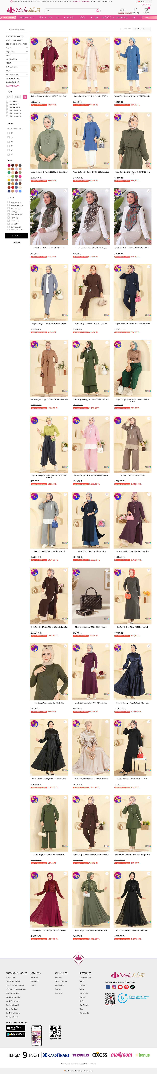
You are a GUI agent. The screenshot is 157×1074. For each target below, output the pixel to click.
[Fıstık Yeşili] (13, 176)
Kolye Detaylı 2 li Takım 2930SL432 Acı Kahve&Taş (49, 627)
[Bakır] (13, 169)
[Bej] (20, 169)
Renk (9, 161)
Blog (81, 1009)
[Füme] (17, 176)
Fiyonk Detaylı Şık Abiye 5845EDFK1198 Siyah (49, 779)
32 (12, 155)
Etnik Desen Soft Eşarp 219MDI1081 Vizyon (91, 248)
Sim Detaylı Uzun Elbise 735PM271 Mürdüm (91, 703)
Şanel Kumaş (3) (17, 205)
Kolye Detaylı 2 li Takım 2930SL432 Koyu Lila (132, 551)
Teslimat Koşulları (12, 993)
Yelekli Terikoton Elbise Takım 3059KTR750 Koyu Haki (132, 173)
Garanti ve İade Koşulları (15, 985)
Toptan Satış (10, 977)
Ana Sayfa (34, 977)
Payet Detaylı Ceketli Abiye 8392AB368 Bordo (49, 930)
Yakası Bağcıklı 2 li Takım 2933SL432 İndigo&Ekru (91, 172)
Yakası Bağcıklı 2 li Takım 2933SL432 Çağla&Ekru (49, 172)
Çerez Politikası (11, 1009)
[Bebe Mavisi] (17, 169)
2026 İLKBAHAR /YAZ (14, 40)
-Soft (66, 1071)
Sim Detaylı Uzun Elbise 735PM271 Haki (49, 703)
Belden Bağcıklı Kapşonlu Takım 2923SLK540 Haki (90, 399)
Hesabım (58, 977)
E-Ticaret (71, 1071)
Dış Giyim (83, 985)
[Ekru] (9, 176)
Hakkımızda (35, 981)
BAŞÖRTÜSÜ (106, 17)
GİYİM (41, 17)
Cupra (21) (14, 221)
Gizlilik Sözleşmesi (13, 1013)
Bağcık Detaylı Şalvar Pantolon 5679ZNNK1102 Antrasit (49, 476)
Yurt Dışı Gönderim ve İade (16, 989)
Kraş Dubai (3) (16, 202)
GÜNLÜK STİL (70, 17)
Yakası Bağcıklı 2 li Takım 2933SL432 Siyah (132, 779)
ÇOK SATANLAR (12, 82)
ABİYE (50, 17)
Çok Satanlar (84, 1005)
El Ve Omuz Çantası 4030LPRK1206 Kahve (90, 627)
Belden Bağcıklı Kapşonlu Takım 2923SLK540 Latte (49, 399)
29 (12, 142)
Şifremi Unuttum (61, 981)
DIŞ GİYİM (58, 17)
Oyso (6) (14, 212)
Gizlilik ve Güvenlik (13, 997)
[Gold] (9, 180)
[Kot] (17, 188)
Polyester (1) (15, 208)
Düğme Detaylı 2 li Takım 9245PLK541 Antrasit (49, 324)
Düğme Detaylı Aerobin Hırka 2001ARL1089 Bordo (49, 96)
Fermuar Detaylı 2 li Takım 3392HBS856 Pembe (91, 475)
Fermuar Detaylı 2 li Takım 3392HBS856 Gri (49, 551)
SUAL (8, 71)
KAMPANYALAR (12, 86)
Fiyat (9, 92)
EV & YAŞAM (134, 17)
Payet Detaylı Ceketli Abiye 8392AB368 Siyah (132, 930)
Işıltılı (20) (14, 224)
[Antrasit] (20, 165)
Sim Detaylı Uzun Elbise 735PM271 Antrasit (132, 627)
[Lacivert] (9, 191)
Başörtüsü (83, 997)
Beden (10, 124)
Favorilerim (59, 985)
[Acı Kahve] (13, 165)
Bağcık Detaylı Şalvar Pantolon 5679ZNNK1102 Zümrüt (132, 400)
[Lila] (17, 191)
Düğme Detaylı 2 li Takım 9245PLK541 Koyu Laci (132, 324)
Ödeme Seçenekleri (13, 981)
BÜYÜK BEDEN (82, 17)
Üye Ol (57, 989)
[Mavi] (20, 191)
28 (12, 137)
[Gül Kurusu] (17, 180)
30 (12, 146)
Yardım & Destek (12, 1017)
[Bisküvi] (13, 173)
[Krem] (20, 188)
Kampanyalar (84, 1013)
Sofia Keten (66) (16, 215)
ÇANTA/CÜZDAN (122, 17)
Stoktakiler (127, 29)
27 (12, 133)
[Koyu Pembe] (9, 165)
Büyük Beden (84, 993)
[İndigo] (17, 184)
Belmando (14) (16, 227)
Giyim (82, 981)
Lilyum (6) (14, 218)
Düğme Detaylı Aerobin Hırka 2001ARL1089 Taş (91, 96)
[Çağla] (20, 173)
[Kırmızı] (13, 188)
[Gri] (13, 180)
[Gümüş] (20, 180)
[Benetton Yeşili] (9, 173)
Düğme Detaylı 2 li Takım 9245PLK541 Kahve (90, 324)
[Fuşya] (20, 176)
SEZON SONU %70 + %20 (26, 17)
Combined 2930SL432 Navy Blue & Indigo (91, 551)
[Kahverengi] (20, 184)
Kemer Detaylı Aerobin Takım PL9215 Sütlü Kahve (91, 855)
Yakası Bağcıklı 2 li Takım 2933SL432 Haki (49, 855)
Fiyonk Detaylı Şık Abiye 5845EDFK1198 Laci (132, 703)
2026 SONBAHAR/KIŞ (14, 36)
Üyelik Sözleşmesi (12, 1001)
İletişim (33, 985)
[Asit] (9, 169)
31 (12, 150)
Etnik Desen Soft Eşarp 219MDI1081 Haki (49, 248)
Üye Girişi (58, 993)
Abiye (82, 989)
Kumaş (10, 198)
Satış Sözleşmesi (12, 1005)
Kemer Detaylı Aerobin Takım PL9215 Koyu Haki (132, 855)
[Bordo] (17, 173)
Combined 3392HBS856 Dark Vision (132, 475)
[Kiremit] (9, 188)
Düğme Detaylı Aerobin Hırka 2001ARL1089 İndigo (132, 96)
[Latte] (13, 191)
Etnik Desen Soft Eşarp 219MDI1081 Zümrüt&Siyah (132, 248)
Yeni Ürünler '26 (85, 977)
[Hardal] (13, 184)
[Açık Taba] (17, 165)
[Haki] (9, 184)
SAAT (96, 17)
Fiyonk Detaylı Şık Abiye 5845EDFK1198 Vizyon (90, 779)
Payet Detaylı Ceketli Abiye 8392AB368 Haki (91, 930)
